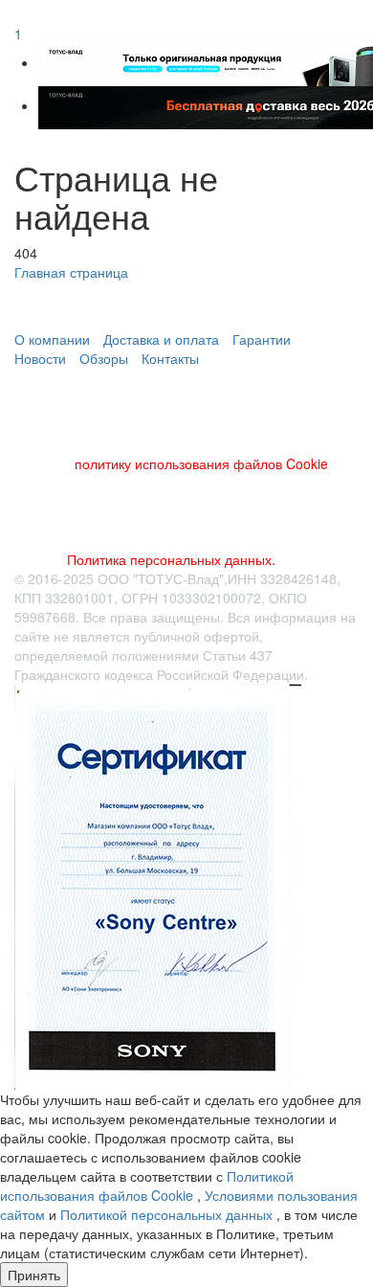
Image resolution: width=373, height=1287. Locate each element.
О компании (52, 339)
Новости (40, 358)
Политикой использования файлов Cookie (147, 1185)
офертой (231, 635)
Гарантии (261, 339)
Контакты (170, 358)
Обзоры (103, 358)
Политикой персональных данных (168, 1214)
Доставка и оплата (161, 339)
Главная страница (71, 272)
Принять (34, 1274)
